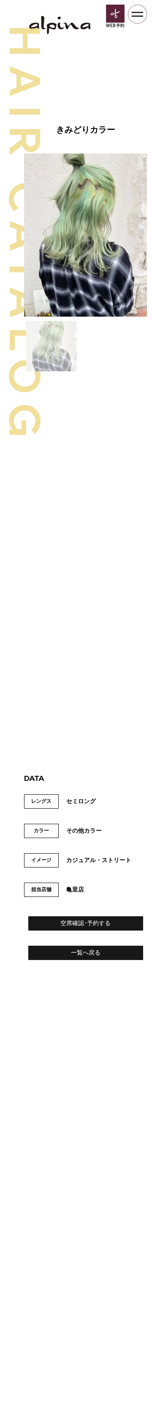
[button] (85, 923)
